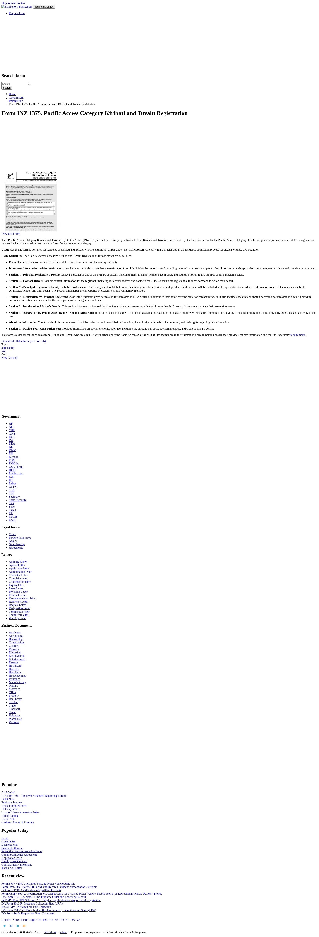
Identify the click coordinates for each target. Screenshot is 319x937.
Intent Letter (16, 588)
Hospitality (15, 672)
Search (7, 87)
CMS (12, 433)
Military (13, 685)
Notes (16, 919)
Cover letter (8, 841)
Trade (12, 705)
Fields (24, 919)
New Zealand (9, 357)
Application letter (19, 568)
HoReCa (14, 669)
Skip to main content (13, 3)
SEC (11, 493)
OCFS (12, 486)
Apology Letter (18, 561)
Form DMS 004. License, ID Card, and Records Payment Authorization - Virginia (49, 886)
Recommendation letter (22, 598)
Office (12, 692)
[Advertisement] (112, 44)
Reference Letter (18, 601)
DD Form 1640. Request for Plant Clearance (27, 913)
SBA (12, 490)
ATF (11, 426)
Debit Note (7, 799)
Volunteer (14, 715)
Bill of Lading (9, 815)
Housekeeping (17, 675)
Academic (15, 632)
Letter (4, 838)
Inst (45, 919)
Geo (38, 919)
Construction (16, 642)
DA (11, 440)
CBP (12, 430)
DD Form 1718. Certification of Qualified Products (31, 890)
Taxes (12, 509)
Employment (16, 655)
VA (11, 513)
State (12, 506)
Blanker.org (25, 6)
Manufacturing (17, 682)
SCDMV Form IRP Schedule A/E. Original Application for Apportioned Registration (51, 900)
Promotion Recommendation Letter (21, 851)
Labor (12, 483)
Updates (6, 919)
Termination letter (19, 611)
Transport (14, 708)
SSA (11, 503)
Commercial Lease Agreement (19, 854)
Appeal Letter (17, 565)
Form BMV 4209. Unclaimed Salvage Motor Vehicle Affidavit (38, 883)
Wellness (14, 722)
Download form (10, 233)
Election (13, 456)
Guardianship (17, 544)
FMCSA (14, 463)
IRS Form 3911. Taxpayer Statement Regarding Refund (33, 795)
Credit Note (8, 819)
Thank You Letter (11, 867)
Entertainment (17, 659)
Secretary (14, 496)
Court (12, 534)
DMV (12, 450)
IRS (11, 480)
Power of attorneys (20, 537)
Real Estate (15, 698)
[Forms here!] (10, 6)
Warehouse (15, 718)
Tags (32, 919)
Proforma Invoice (11, 802)
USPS (12, 519)
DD (11, 446)
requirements (297, 334)
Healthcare (15, 665)
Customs (14, 645)
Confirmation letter (20, 581)
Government (16, 97)
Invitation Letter (18, 591)
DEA (12, 443)
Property (14, 695)
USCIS (13, 516)
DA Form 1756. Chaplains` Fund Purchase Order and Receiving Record (43, 896)
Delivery (14, 649)
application (7, 347)
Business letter (9, 844)
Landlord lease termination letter (20, 812)
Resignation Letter (19, 608)
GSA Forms (16, 466)
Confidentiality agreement (16, 864)
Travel (12, 712)
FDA (12, 460)
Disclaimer (50, 932)
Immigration (16, 100)
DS (11, 453)
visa (3, 351)
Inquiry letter (16, 585)
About (63, 932)
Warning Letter (17, 618)
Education (15, 652)
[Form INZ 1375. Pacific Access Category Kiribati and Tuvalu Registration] (31, 230)
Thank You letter (18, 614)
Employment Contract (14, 861)
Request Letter (17, 605)
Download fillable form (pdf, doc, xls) (23, 341)
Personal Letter (17, 595)
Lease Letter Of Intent (14, 805)
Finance (13, 662)
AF (11, 423)
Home (12, 94)
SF (56, 919)
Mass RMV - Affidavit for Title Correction (26, 906)
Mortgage (14, 688)
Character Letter (18, 575)
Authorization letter (20, 571)
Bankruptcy (16, 639)
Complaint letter (18, 578)
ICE (11, 476)
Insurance (14, 679)
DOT (12, 436)
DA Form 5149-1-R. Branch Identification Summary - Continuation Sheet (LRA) (48, 910)
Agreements (16, 547)
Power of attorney (11, 848)
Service (13, 702)
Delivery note (9, 809)
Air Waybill (8, 792)
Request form (17, 13)
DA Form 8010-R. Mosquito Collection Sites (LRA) (32, 903)
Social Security (17, 500)
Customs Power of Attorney (17, 822)
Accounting (16, 635)
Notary (13, 540)
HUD (12, 470)
